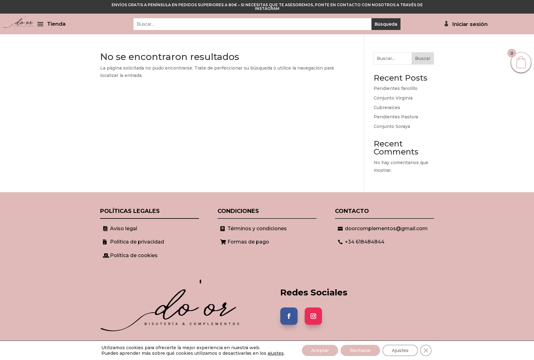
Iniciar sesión (470, 24)
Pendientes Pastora (396, 117)
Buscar (422, 58)
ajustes (276, 353)
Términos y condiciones (257, 228)
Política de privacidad (137, 242)
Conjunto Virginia (393, 98)
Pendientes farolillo (395, 88)
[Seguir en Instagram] (313, 316)
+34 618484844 (364, 242)
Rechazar (360, 350)
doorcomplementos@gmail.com (386, 228)
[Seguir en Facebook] (289, 316)
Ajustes (400, 350)
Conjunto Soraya (392, 126)
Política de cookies (134, 255)
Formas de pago (248, 242)
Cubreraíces (387, 107)
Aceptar (320, 350)
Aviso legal (123, 228)
